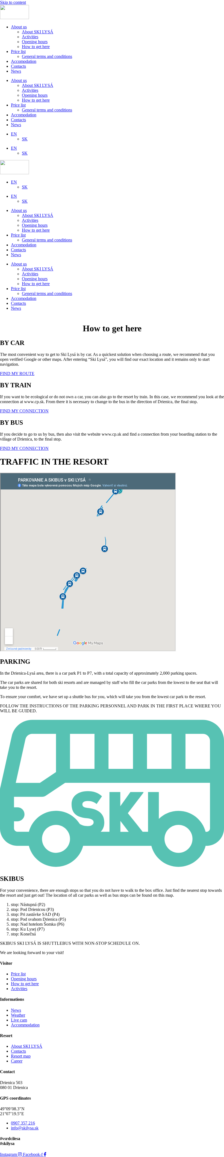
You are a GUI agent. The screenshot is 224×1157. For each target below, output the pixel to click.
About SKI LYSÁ (37, 31)
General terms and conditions (47, 56)
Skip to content (13, 2)
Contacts (18, 66)
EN (14, 134)
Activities (30, 36)
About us (19, 27)
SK (25, 139)
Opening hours (35, 41)
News (16, 71)
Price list (18, 51)
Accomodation (23, 61)
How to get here (36, 46)
